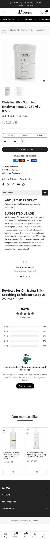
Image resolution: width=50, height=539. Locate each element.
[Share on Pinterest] (13, 184)
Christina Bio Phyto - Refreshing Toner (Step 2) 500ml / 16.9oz (36, 454)
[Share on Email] (18, 184)
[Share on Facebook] (3, 184)
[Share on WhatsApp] (23, 184)
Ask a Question (26, 179)
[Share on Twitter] (8, 184)
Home (4, 30)
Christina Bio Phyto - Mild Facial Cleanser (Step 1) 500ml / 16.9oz (11, 455)
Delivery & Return (9, 179)
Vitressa (36, 520)
